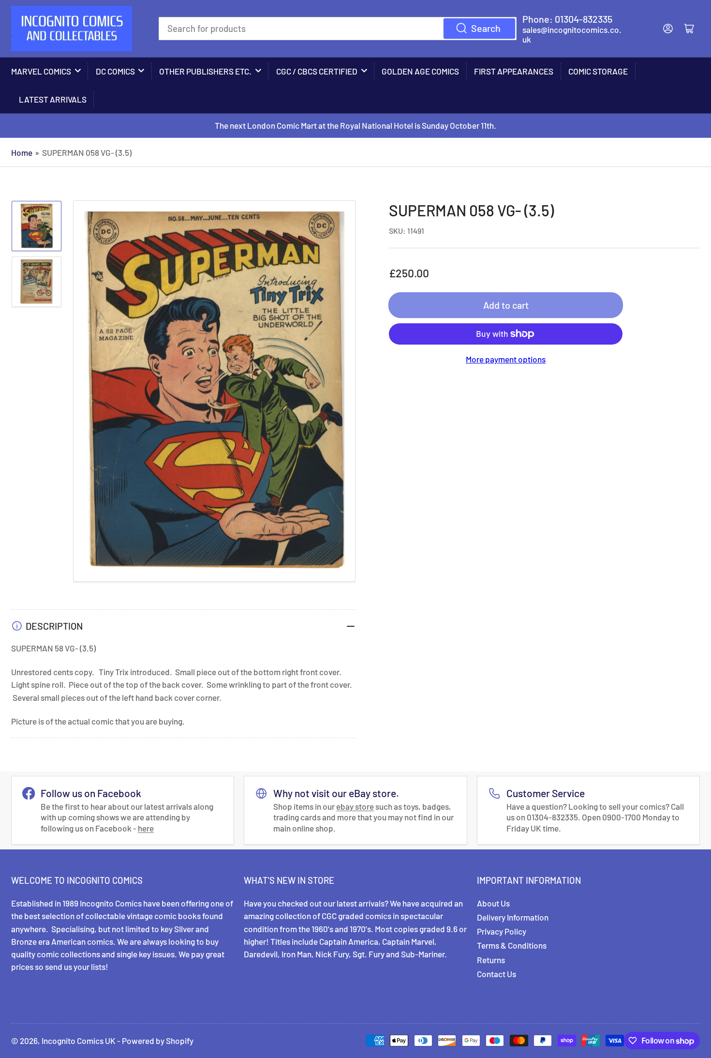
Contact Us (496, 974)
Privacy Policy (501, 931)
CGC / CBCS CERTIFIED (316, 71)
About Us (493, 903)
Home (21, 152)
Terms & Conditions (512, 945)
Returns (491, 960)
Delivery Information (512, 917)
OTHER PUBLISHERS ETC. (205, 71)
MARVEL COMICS (41, 71)
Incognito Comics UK (79, 1040)
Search (486, 28)
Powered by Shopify (157, 1040)
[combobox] (338, 28)
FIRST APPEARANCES (513, 71)
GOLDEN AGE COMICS (420, 71)
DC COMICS (115, 71)
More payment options (506, 359)
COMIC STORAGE (598, 71)
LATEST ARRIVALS (53, 99)
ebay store (355, 806)
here (146, 828)
